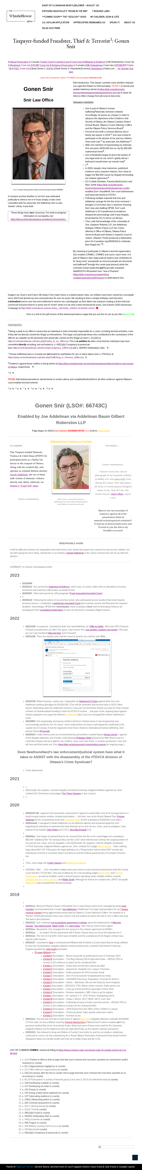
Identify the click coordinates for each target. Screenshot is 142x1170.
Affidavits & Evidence (94, 62)
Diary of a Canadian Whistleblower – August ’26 (70, 5)
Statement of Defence (59, 587)
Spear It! (115, 22)
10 (102, 244)
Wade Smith (68, 879)
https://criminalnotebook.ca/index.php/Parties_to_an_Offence (38, 341)
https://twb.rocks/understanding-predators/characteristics (38, 219)
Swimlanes (96, 68)
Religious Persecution (62, 65)
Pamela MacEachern (75, 1022)
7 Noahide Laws (101, 11)
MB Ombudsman (94, 65)
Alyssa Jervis (110, 734)
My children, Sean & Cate (104, 17)
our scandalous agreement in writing (69, 922)
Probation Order (84, 738)
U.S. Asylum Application (55, 22)
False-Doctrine (51, 28)
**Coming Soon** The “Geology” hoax (64, 17)
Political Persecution (18, 62)
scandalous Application (51, 610)
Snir (51, 942)
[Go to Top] (135, 1157)
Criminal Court (62, 62)
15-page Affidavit (42, 952)
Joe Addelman (69, 909)
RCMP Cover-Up (40, 65)
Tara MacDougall (78, 830)
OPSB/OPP (121, 65)
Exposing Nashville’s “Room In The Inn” (65, 11)
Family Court (46, 62)
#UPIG (49, 68)
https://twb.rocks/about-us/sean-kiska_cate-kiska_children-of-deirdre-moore (58, 308)
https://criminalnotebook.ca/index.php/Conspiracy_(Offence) (42, 348)
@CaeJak (44, 731)
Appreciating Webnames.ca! (89, 22)
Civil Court (77, 62)
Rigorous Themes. (25, 1167)
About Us (129, 22)
